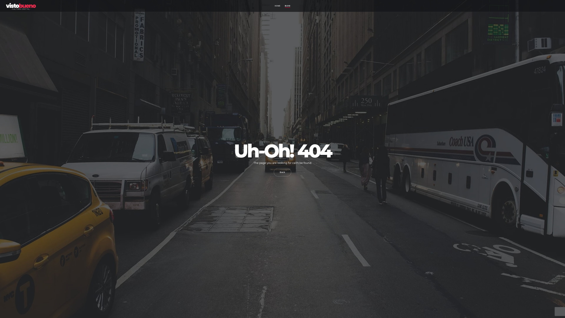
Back (282, 172)
